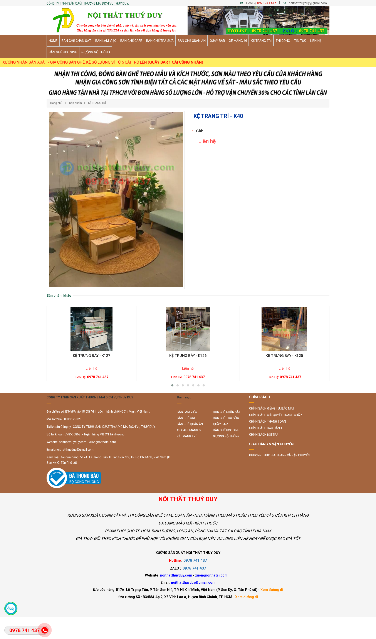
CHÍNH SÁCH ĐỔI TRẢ (263, 434)
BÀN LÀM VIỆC (187, 412)
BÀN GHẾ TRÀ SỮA (226, 418)
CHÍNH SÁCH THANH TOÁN (267, 421)
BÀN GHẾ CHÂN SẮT (227, 412)
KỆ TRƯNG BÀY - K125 (284, 356)
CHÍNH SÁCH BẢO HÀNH (265, 428)
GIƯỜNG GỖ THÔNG (226, 436)
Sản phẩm (75, 103)
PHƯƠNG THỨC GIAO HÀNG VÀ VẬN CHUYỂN (279, 455)
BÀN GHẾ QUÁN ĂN (190, 424)
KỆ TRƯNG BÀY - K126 (188, 356)
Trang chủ (56, 103)
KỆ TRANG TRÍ (97, 103)
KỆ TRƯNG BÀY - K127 (91, 356)
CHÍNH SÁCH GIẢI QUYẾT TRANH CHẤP (275, 415)
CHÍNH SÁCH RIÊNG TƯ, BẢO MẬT (272, 408)
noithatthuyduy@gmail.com (308, 3)
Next (192, 204)
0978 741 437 (266, 3)
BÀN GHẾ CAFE (187, 418)
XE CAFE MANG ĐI (189, 430)
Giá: (199, 131)
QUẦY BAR (220, 424)
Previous (41, 204)
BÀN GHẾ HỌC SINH (226, 430)
